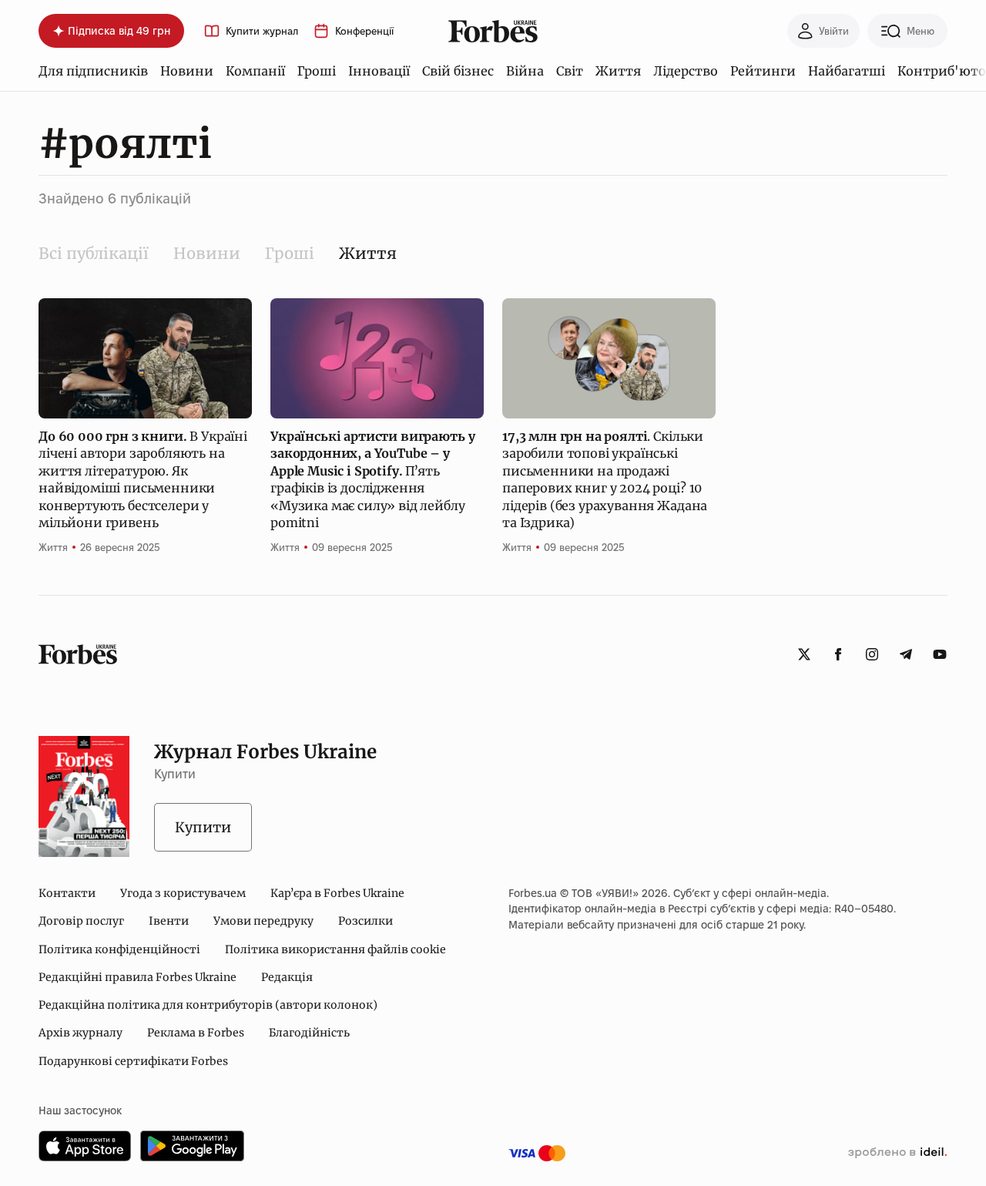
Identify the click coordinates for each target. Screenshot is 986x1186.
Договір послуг (81, 921)
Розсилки (365, 921)
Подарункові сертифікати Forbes (133, 1061)
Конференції (364, 31)
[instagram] (872, 654)
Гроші (316, 71)
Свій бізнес (458, 71)
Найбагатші (846, 71)
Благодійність (309, 1033)
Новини (186, 71)
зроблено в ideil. (897, 1152)
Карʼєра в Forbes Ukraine (337, 893)
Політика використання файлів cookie (335, 949)
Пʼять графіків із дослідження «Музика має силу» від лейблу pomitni (372, 479)
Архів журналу (80, 1033)
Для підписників (93, 71)
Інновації (379, 71)
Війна (525, 71)
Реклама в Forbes (195, 1033)
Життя (618, 71)
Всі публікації (94, 253)
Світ (569, 71)
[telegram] (906, 654)
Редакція (287, 977)
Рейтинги (763, 71)
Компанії (255, 71)
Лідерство (685, 71)
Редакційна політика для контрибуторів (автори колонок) (208, 1005)
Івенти (169, 921)
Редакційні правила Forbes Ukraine (137, 977)
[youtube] (940, 654)
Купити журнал (262, 31)
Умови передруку (263, 921)
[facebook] (838, 654)
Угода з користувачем (183, 893)
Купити (203, 827)
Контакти (67, 893)
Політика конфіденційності (119, 949)
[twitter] (804, 654)
